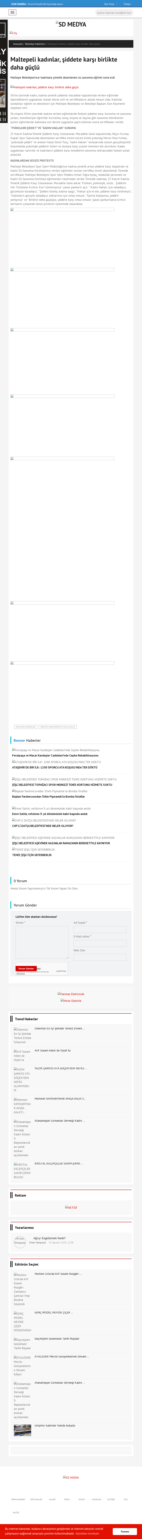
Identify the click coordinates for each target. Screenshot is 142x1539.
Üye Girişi (109, 4)
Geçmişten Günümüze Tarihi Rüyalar (57, 1338)
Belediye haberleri (35, 43)
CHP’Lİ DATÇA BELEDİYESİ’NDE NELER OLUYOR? (42, 826)
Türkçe (127, 4)
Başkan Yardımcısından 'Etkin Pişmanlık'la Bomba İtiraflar (48, 796)
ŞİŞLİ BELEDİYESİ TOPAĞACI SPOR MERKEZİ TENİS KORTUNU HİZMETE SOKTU (62, 785)
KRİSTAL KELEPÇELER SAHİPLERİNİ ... (59, 1163)
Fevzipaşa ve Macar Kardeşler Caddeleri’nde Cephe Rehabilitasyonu (55, 755)
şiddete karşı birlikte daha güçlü (58, 726)
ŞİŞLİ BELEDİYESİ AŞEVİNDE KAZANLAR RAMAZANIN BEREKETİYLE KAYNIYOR (61, 843)
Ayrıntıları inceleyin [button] (87, 1533)
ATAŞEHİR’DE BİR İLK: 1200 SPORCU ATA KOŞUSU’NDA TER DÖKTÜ (54, 767)
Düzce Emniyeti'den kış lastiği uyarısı (45, 4)
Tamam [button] (125, 1531)
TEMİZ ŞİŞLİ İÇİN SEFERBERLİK (32, 855)
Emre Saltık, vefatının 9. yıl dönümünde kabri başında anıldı (49, 814)
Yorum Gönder (26, 968)
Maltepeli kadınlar (25, 726)
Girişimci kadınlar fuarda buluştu (55, 1425)
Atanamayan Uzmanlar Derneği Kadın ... (60, 1121)
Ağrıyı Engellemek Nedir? (49, 1238)
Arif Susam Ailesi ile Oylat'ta (52, 1050)
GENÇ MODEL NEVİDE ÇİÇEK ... (54, 1312)
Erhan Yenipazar (37, 1242)
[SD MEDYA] (71, 1477)
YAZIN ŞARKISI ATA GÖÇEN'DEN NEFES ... (61, 1068)
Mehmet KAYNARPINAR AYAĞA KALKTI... (60, 1098)
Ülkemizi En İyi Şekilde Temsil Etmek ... (60, 1028)
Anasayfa (18, 43)
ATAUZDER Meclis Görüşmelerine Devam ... (62, 1356)
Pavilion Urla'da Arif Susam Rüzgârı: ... (58, 1274)
